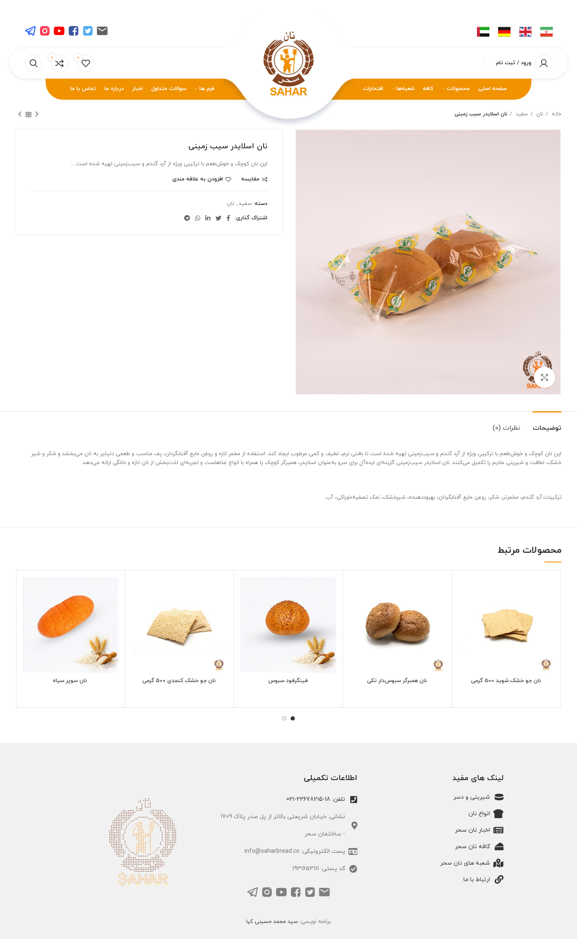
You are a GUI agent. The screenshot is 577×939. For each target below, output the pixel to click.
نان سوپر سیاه (70, 681)
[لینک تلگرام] (187, 218)
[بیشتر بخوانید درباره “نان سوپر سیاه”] (28, 609)
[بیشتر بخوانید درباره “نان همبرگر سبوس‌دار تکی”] (355, 609)
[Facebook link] (228, 218)
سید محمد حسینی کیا (272, 921)
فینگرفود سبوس (288, 681)
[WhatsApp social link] (198, 218)
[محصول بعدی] (20, 114)
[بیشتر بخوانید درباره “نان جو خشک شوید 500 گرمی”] (464, 609)
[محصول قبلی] (37, 114)
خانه (555, 114)
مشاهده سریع (464, 628)
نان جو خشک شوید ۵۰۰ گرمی (506, 681)
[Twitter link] (218, 218)
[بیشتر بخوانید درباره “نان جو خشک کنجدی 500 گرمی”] (137, 609)
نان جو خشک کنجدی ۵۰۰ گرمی (179, 681)
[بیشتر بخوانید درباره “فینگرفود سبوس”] (246, 609)
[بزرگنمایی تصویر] (544, 377)
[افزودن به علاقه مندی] (464, 590)
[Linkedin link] (208, 218)
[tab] (547, 424)
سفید (521, 114)
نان (539, 114)
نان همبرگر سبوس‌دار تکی (397, 681)
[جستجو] (33, 63)
